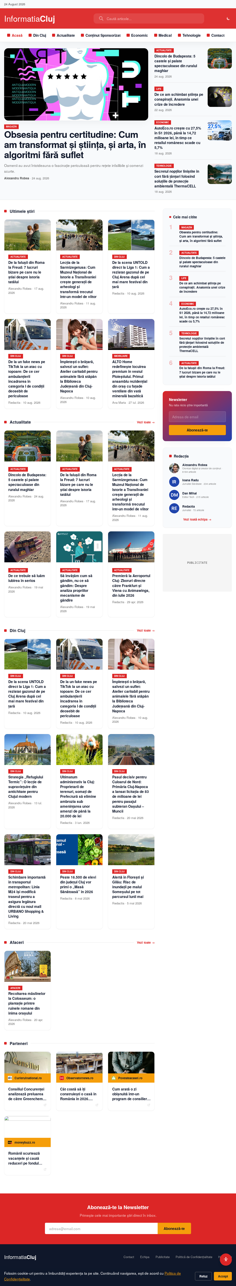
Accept (223, 1276)
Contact (217, 35)
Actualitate (66, 35)
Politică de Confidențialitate (194, 1257)
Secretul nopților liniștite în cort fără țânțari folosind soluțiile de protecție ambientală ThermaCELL (176, 179)
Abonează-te (197, 430)
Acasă (17, 35)
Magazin (11, 126)
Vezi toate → (146, 422)
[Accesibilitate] (226, 1259)
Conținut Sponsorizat (103, 35)
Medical (165, 35)
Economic (139, 35)
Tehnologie (192, 35)
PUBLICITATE (197, 562)
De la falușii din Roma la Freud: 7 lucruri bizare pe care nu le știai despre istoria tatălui (202, 372)
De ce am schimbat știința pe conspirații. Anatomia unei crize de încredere (178, 99)
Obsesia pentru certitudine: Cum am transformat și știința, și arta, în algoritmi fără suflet (75, 144)
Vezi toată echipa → (197, 519)
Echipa (144, 1257)
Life (158, 88)
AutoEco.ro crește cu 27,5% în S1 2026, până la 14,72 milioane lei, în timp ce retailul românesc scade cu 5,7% (177, 138)
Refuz (203, 1276)
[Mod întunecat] (228, 18)
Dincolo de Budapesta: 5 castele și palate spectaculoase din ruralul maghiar (175, 63)
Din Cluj (39, 35)
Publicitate (163, 1257)
